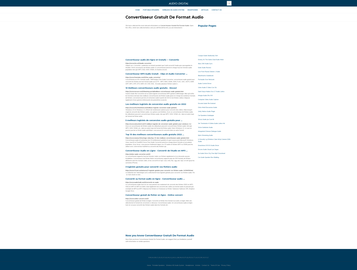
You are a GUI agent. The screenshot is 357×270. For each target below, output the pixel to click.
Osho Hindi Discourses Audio (207, 107)
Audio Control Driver (204, 83)
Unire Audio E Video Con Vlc (207, 87)
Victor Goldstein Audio (205, 127)
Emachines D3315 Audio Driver (208, 145)
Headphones (192, 10)
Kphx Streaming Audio (205, 135)
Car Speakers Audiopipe (206, 115)
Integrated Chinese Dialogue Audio (209, 131)
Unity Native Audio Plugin (206, 111)
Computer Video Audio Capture (208, 99)
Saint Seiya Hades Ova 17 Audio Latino (211, 91)
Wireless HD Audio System (173, 10)
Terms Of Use (215, 265)
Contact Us (217, 10)
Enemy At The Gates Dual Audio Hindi (210, 59)
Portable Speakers (151, 10)
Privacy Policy (226, 265)
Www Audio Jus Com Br (206, 119)
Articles (204, 10)
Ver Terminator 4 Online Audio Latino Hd (211, 123)
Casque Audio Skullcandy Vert (208, 55)
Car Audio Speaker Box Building (208, 157)
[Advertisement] (160, 44)
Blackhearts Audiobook (205, 75)
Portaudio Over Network (206, 79)
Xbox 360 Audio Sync (205, 63)
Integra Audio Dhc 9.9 (205, 95)
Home (137, 10)
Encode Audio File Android (206, 103)
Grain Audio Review (204, 67)
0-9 (150, 257)
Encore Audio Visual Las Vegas (208, 149)
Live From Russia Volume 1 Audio (209, 71)
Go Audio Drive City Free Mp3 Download (211, 153)
